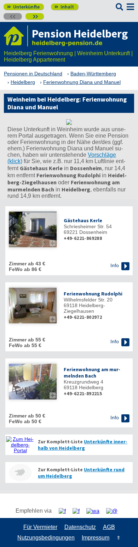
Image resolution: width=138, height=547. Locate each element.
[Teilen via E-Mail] (114, 511)
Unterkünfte (23, 7)
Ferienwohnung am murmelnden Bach (92, 372)
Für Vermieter (40, 527)
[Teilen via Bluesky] (79, 511)
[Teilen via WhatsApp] (95, 511)
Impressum (95, 538)
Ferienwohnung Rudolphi (93, 293)
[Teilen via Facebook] (65, 511)
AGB (109, 527)
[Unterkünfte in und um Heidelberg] (69, 123)
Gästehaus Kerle (83, 220)
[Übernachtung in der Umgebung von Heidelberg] (20, 472)
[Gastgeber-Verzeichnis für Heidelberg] (16, 35)
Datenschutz (80, 527)
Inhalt (64, 7)
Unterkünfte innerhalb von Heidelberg (82, 444)
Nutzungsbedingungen (46, 538)
